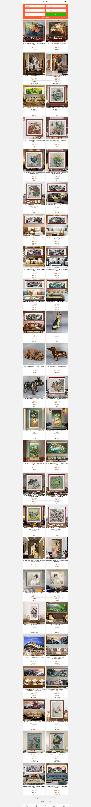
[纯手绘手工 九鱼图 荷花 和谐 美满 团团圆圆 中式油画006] (34, 429)
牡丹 (57, 147)
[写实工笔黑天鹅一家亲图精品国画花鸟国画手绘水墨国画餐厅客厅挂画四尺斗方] (34, 494)
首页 (27, 806)
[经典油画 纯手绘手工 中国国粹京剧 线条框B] (34, 591)
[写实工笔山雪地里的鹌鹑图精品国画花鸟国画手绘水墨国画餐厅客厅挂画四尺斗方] (57, 526)
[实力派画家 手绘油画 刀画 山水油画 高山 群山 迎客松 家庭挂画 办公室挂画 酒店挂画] (34, 688)
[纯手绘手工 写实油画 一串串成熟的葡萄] (34, 752)
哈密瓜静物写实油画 (57, 761)
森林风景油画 (57, 664)
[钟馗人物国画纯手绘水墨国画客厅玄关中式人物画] (34, 623)
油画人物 (34, 81)
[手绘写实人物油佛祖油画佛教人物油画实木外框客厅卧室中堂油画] (57, 74)
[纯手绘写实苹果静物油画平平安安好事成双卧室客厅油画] (34, 41)
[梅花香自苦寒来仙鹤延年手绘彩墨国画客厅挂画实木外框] (34, 785)
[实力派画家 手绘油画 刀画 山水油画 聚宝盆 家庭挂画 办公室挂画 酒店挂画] (57, 655)
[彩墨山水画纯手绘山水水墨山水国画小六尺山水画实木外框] (57, 300)
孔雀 (34, 180)
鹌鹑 (57, 535)
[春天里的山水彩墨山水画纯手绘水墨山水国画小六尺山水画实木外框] (34, 106)
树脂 (57, 341)
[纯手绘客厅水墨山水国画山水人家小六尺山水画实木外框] (57, 268)
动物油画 (57, 49)
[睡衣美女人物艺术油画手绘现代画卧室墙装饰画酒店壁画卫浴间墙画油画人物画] (34, 558)
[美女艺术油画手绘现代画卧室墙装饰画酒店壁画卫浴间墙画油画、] (57, 558)
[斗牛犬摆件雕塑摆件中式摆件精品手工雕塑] (34, 397)
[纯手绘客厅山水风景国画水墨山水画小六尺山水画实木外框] (34, 235)
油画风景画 (57, 630)
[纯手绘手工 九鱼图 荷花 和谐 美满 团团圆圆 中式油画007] (57, 429)
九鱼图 (34, 438)
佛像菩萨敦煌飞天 (34, 83)
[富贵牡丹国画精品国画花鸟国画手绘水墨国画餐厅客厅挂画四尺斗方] (57, 138)
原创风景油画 (57, 632)
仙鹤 (57, 180)
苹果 (57, 406)
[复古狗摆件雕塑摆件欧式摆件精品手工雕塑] (57, 365)
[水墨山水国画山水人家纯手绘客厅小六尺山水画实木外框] (34, 268)
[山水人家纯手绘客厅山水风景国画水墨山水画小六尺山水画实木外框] (57, 235)
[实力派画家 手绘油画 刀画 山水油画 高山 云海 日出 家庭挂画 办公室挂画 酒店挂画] (57, 688)
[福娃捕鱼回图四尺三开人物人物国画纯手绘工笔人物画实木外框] (57, 720)
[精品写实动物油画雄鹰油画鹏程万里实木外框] (57, 41)
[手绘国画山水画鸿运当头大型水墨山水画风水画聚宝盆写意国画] (57, 785)
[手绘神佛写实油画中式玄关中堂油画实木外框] (34, 74)
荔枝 (34, 212)
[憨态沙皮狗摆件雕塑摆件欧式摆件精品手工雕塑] (34, 365)
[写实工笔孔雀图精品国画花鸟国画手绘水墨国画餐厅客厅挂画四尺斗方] (34, 171)
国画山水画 (34, 113)
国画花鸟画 (57, 113)
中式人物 (34, 600)
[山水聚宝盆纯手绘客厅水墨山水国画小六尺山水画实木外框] (34, 300)
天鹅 (34, 503)
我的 (64, 806)
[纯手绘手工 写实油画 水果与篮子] (57, 752)
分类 (36, 806)
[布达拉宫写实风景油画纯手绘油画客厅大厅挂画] (34, 655)
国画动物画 (34, 501)
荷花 (57, 115)
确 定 (50, 801)
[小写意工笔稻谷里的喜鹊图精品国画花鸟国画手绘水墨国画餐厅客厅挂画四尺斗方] (57, 494)
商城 (45, 806)
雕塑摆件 (57, 340)
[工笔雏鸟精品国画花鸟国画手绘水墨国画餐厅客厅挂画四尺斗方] (34, 138)
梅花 (34, 794)
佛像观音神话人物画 (34, 632)
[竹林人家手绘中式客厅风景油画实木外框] (57, 623)
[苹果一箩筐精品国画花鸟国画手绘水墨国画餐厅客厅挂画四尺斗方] (57, 397)
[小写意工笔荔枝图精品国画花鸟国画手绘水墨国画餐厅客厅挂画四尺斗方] (34, 203)
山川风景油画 (57, 697)
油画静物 (34, 49)
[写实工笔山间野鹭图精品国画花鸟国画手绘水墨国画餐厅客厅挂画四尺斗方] (57, 171)
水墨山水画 (34, 115)
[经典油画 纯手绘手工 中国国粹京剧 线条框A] (57, 591)
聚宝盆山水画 (57, 794)
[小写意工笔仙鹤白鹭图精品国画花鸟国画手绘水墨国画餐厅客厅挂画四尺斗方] (34, 526)
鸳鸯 (34, 147)
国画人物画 (34, 630)
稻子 (57, 503)
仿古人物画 (57, 729)
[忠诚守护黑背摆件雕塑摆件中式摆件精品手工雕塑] (57, 332)
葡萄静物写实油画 (34, 761)
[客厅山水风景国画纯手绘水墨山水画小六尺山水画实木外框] (57, 203)
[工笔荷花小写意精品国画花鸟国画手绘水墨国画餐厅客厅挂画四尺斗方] (57, 106)
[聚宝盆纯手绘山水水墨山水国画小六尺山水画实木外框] (34, 332)
